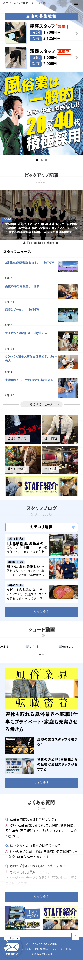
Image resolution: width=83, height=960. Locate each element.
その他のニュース (41, 404)
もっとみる (41, 611)
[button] (37, 160)
